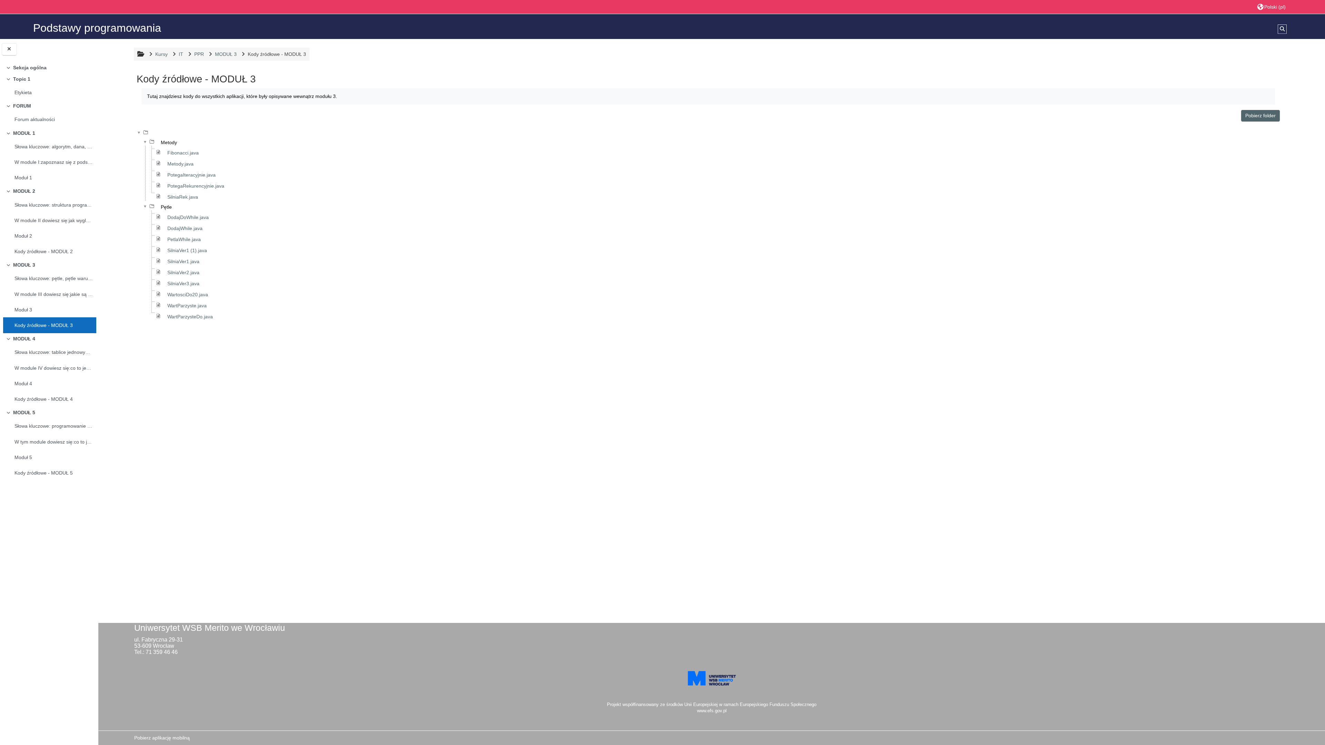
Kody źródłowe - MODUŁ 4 (43, 399)
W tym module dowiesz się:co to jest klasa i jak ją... (54, 442)
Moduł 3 (23, 309)
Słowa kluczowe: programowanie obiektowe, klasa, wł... (54, 426)
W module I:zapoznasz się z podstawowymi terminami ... (54, 162)
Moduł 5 (23, 457)
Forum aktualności (34, 119)
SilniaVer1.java (183, 261)
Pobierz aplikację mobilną (162, 738)
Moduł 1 (23, 177)
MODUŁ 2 (24, 191)
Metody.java (180, 164)
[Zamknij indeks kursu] (9, 49)
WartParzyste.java (187, 305)
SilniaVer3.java (183, 283)
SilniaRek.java (182, 197)
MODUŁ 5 (24, 412)
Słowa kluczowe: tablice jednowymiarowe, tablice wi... (54, 352)
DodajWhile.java (185, 228)
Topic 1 (21, 79)
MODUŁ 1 (24, 133)
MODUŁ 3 (24, 265)
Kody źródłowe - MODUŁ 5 (43, 473)
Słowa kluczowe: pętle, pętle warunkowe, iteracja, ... (54, 278)
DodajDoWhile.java (188, 217)
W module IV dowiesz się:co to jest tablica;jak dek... (54, 368)
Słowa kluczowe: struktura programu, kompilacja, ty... (54, 205)
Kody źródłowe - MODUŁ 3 (43, 325)
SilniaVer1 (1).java (187, 250)
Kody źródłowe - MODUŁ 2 (43, 251)
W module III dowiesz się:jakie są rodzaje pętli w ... (54, 294)
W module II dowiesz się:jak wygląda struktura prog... (54, 220)
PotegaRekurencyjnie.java (195, 186)
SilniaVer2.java (183, 272)
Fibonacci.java (183, 153)
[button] (1271, 6)
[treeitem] (49, 67)
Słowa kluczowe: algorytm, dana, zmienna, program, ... (54, 146)
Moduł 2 (23, 236)
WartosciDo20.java (187, 294)
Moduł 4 (23, 383)
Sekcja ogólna (30, 67)
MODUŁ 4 (24, 338)
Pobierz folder (1260, 115)
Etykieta (23, 92)
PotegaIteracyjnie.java (191, 175)
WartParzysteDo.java (190, 316)
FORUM (22, 106)
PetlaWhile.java (184, 239)
